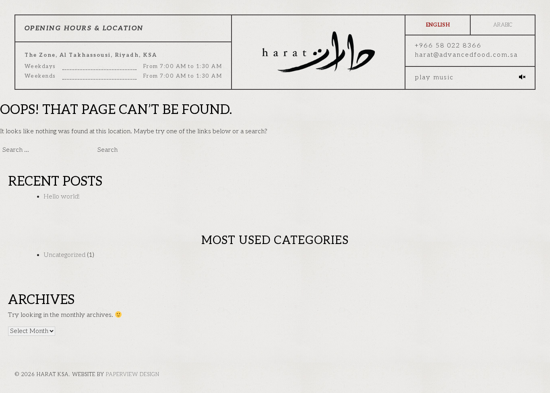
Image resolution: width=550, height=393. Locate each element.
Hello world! (61, 197)
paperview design (132, 374)
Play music (434, 77)
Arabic (502, 25)
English (438, 25)
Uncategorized (64, 255)
